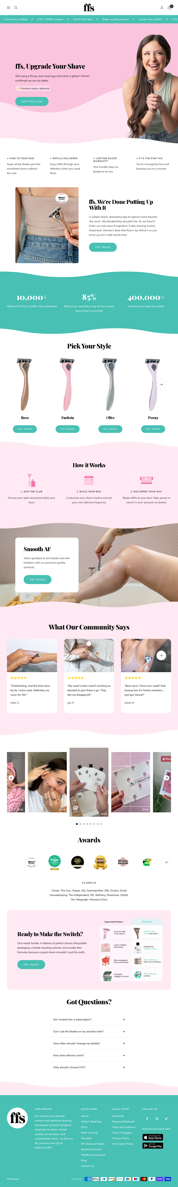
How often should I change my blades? (76, 1043)
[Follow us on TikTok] (166, 1118)
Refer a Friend (89, 1132)
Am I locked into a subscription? (72, 1019)
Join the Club (31, 101)
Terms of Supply (122, 1132)
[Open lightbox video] (89, 782)
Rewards (86, 1138)
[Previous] (11, 777)
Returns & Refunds (123, 1121)
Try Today (103, 247)
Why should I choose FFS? (69, 1067)
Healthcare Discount (93, 1154)
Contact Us (87, 1166)
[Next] (166, 777)
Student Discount (91, 1149)
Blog (84, 1160)
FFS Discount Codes (93, 1143)
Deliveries (118, 1116)
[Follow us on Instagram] (156, 1118)
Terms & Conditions (123, 1127)
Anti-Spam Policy (122, 1143)
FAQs (84, 1127)
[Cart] (169, 7)
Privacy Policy (120, 1138)
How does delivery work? (68, 1055)
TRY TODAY (37, 579)
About (84, 1116)
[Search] (15, 7)
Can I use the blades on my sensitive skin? (78, 1031)
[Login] (161, 7)
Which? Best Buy (91, 1121)
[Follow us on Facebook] (147, 1118)
